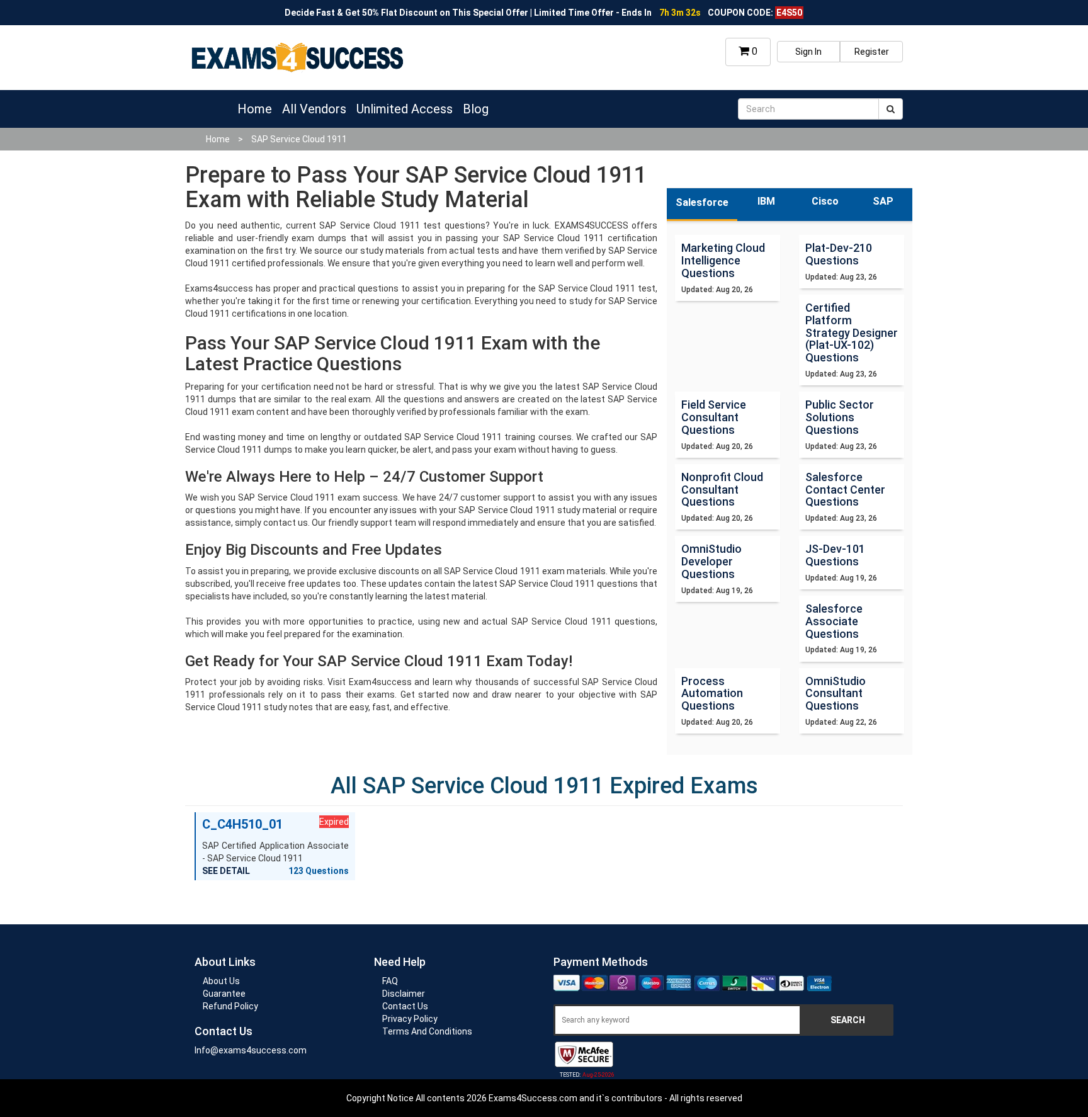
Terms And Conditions (427, 1031)
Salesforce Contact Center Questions (845, 489)
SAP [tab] (883, 201)
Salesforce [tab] (702, 202)
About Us (221, 981)
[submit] (890, 109)
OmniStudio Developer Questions (711, 561)
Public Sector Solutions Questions (839, 417)
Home (254, 108)
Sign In (808, 52)
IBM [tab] (766, 201)
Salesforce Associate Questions (834, 621)
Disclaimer (403, 994)
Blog (476, 108)
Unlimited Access (404, 108)
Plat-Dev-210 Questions (838, 254)
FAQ (390, 981)
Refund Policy (230, 1006)
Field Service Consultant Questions (713, 417)
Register (871, 52)
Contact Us (405, 1006)
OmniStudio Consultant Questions (835, 693)
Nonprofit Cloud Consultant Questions (722, 489)
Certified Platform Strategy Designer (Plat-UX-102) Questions (851, 332)
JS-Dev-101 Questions (835, 555)
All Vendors (314, 108)
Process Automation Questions (712, 693)
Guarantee (224, 994)
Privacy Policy (410, 1019)
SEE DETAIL (226, 871)
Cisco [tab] (825, 201)
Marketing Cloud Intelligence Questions (723, 260)
